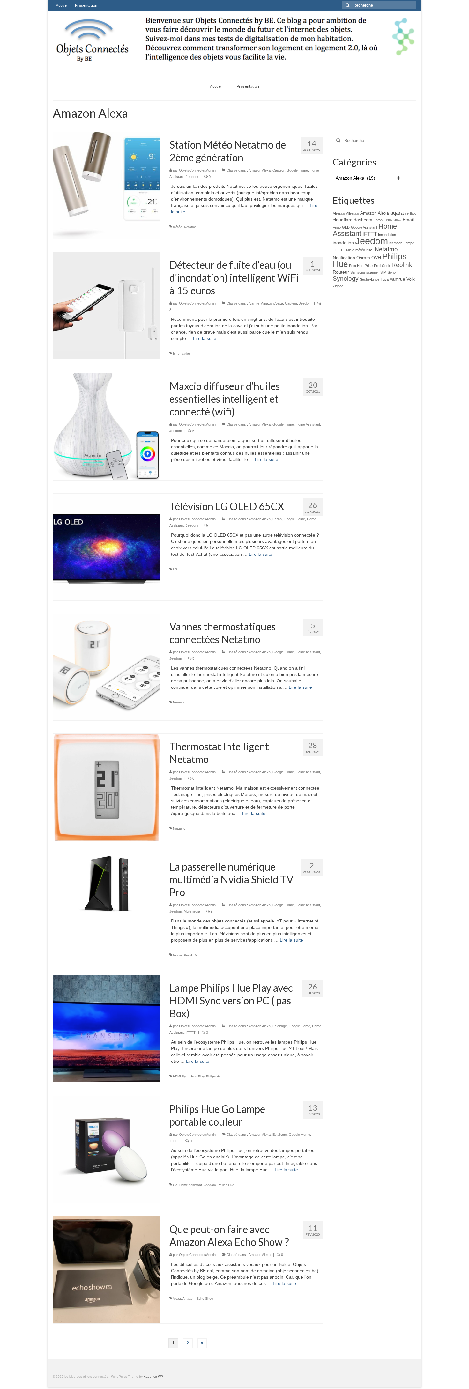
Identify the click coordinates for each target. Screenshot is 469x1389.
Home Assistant (308, 424)
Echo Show (205, 1298)
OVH (376, 257)
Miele (350, 250)
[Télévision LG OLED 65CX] (106, 546)
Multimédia (192, 911)
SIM (383, 272)
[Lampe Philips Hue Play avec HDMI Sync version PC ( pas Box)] (106, 1028)
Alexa (177, 1298)
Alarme (254, 303)
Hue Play (197, 1076)
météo (177, 227)
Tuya (385, 279)
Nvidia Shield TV (185, 955)
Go (175, 1185)
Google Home (297, 170)
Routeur (341, 272)
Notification (344, 257)
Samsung (357, 272)
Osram (363, 257)
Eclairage (279, 1026)
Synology (346, 278)
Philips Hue (214, 1076)
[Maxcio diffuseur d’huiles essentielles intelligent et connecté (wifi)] (106, 426)
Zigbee (338, 286)
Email (408, 219)
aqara (397, 213)
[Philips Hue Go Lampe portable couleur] (106, 1149)
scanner (372, 272)
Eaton (378, 220)
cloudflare (343, 219)
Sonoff (393, 272)
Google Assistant (364, 227)
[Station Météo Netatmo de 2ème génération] (106, 184)
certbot (410, 213)
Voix (410, 279)
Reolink (401, 264)
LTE (342, 250)
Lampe (409, 243)
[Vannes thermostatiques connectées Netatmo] (106, 666)
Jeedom (192, 177)
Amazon (188, 1298)
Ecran (277, 519)
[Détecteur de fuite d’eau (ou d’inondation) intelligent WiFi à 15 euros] (106, 305)
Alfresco (352, 213)
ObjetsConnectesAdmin (197, 170)
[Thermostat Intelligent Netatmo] (106, 787)
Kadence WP (153, 1376)
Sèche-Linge (369, 279)
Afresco (339, 213)
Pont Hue (356, 266)
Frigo (337, 227)
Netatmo (190, 227)
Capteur (278, 170)
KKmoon (395, 243)
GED (346, 227)
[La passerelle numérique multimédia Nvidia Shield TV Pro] (106, 883)
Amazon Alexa (260, 170)
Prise (369, 266)
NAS (369, 250)
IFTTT (191, 1032)
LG (175, 569)
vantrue (397, 279)
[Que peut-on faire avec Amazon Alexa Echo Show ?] (106, 1269)
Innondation (182, 353)
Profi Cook (382, 266)
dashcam (363, 219)
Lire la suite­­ (204, 338)
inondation (343, 242)
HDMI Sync (181, 1076)
